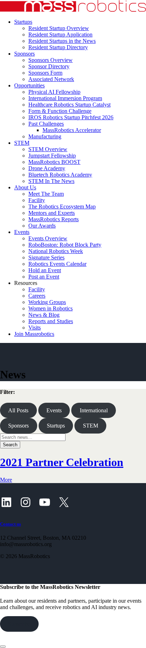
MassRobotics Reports (53, 219)
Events (21, 232)
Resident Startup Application (60, 34)
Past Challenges (46, 124)
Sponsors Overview (50, 60)
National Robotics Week (55, 251)
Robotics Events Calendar (57, 264)
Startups (23, 22)
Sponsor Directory (48, 66)
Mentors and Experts (51, 213)
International (94, 410)
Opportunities (29, 85)
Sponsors (24, 54)
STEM (21, 143)
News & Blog (44, 315)
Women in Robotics (50, 308)
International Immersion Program (65, 98)
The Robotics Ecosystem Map (62, 206)
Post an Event (43, 277)
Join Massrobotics (34, 334)
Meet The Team (46, 194)
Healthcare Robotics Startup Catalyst (69, 105)
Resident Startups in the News (62, 41)
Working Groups (47, 302)
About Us (25, 187)
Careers (36, 296)
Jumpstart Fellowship (52, 156)
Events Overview (47, 238)
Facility (36, 200)
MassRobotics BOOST (54, 162)
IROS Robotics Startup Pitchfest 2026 (70, 117)
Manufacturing (44, 136)
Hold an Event (44, 270)
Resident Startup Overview (58, 28)
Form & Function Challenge (59, 111)
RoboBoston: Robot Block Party (64, 245)
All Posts (18, 410)
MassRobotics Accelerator (72, 130)
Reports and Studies (50, 321)
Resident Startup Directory (58, 47)
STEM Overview (47, 149)
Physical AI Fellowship (54, 92)
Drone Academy (46, 168)
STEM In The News (51, 181)
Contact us (10, 524)
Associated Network (51, 79)
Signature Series (46, 257)
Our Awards (42, 226)
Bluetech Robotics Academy (60, 175)
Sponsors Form (45, 73)
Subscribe (19, 624)
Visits (34, 328)
